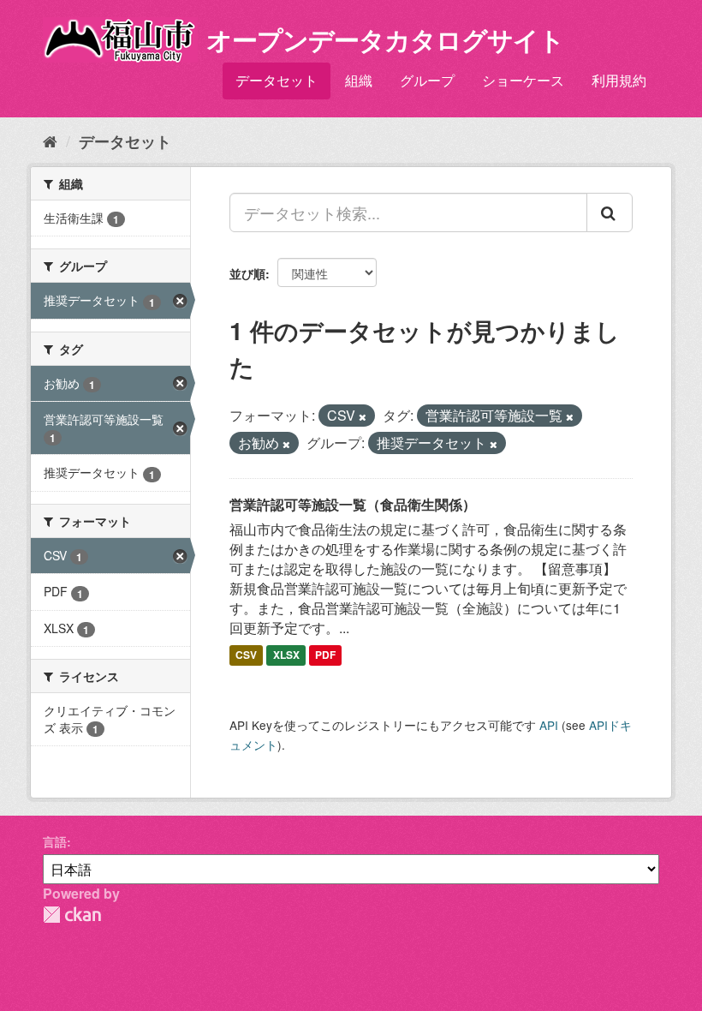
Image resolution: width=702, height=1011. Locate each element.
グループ (427, 80)
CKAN (72, 915)
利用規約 (619, 80)
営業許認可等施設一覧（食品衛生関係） (352, 504)
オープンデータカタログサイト (385, 39)
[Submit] (609, 212)
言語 (55, 841)
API (548, 724)
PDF (325, 654)
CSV (246, 654)
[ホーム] (50, 140)
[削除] (362, 416)
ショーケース (523, 80)
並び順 (247, 273)
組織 (358, 80)
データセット (276, 80)
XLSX (286, 654)
